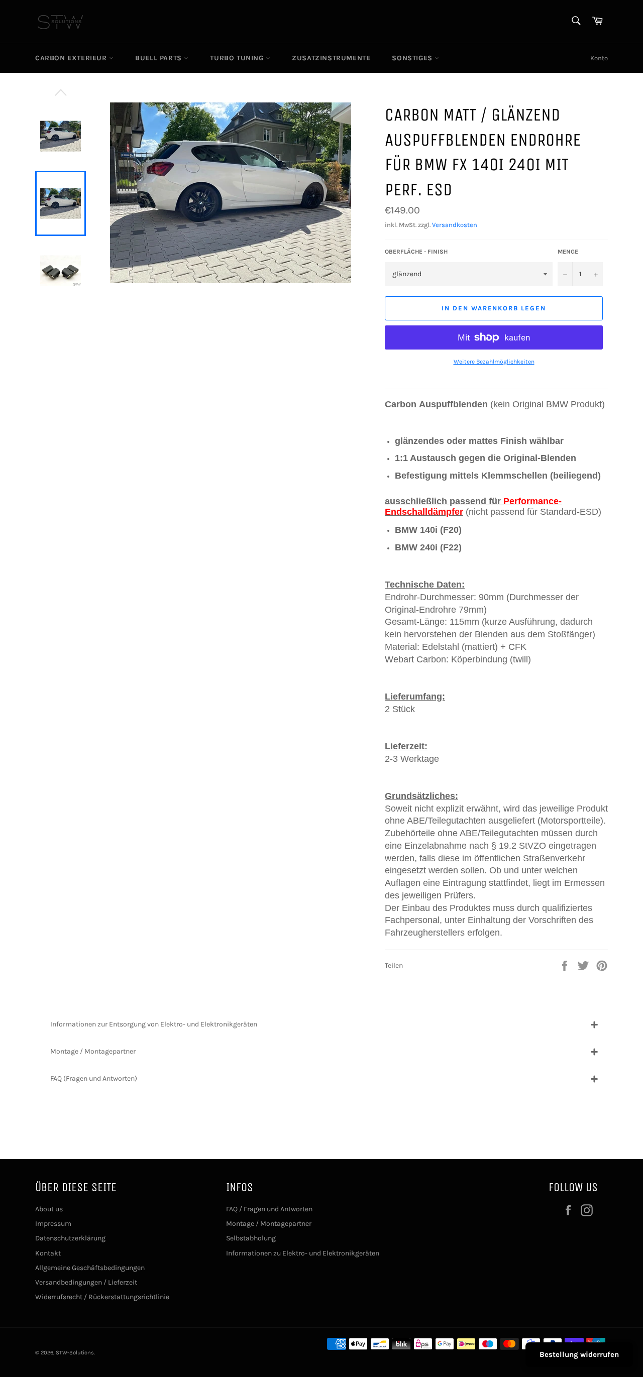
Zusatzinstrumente (331, 58)
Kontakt (48, 1253)
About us (49, 1209)
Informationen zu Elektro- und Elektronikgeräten (302, 1253)
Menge (568, 251)
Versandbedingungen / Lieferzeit (86, 1282)
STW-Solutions (75, 1352)
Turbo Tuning (238, 58)
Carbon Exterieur (72, 58)
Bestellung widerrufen (579, 1354)
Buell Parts (159, 58)
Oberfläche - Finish (416, 251)
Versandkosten (454, 224)
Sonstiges (413, 58)
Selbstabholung (251, 1238)
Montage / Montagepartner (268, 1223)
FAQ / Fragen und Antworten (269, 1209)
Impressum (53, 1223)
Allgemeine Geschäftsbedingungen (90, 1268)
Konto (599, 58)
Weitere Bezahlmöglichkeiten (494, 361)
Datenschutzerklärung (70, 1238)
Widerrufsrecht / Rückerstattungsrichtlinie (102, 1297)
